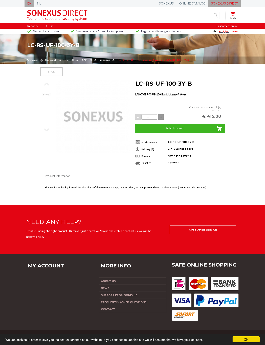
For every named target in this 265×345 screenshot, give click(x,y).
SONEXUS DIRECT (224, 3)
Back (51, 71)
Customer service (227, 26)
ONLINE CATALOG (192, 3)
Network (32, 26)
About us (108, 281)
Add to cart (175, 128)
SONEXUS (166, 3)
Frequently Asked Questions (124, 302)
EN (29, 3)
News (105, 288)
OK (246, 339)
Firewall (68, 60)
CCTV (49, 26)
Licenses (104, 60)
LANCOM (86, 60)
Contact (108, 309)
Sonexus (33, 60)
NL (39, 3)
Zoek (215, 15)
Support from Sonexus (119, 295)
